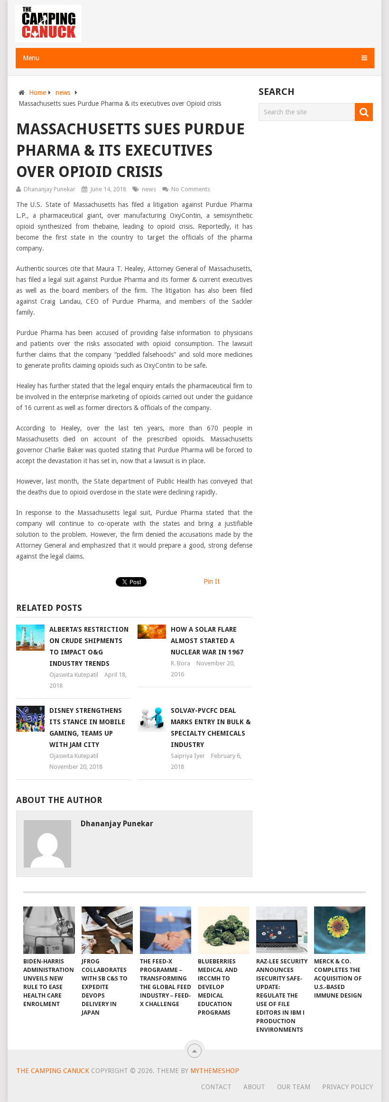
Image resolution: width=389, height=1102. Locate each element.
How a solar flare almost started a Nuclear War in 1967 (207, 641)
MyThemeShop (214, 1070)
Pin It (212, 581)
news (63, 92)
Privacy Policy (347, 1087)
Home (37, 92)
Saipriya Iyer (188, 755)
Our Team (293, 1087)
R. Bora (180, 663)
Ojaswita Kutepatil (73, 674)
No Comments (190, 189)
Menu (31, 58)
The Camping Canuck (52, 1070)
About (254, 1087)
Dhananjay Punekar (49, 189)
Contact (216, 1087)
